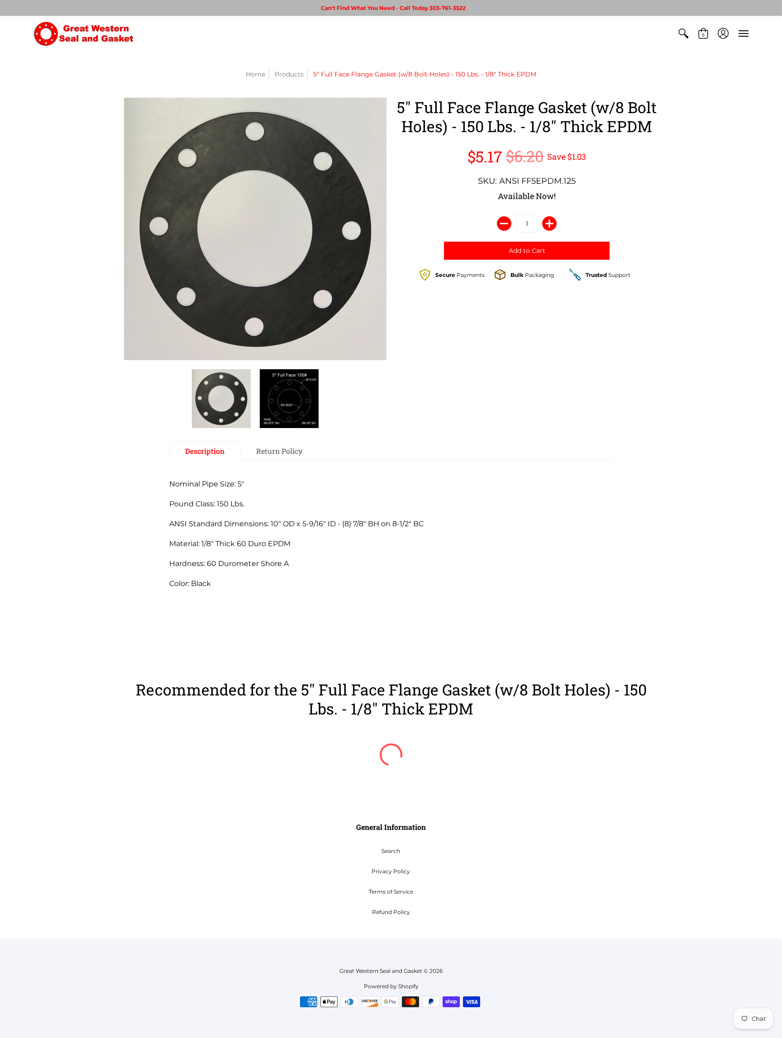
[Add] (549, 223)
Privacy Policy (391, 871)
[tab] (204, 451)
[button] (683, 33)
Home (255, 74)
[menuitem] (683, 33)
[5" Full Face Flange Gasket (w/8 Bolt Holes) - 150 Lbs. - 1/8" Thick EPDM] (221, 398)
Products (289, 74)
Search (390, 851)
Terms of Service (391, 891)
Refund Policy (391, 912)
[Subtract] (504, 223)
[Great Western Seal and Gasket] (83, 33)
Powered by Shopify (391, 986)
